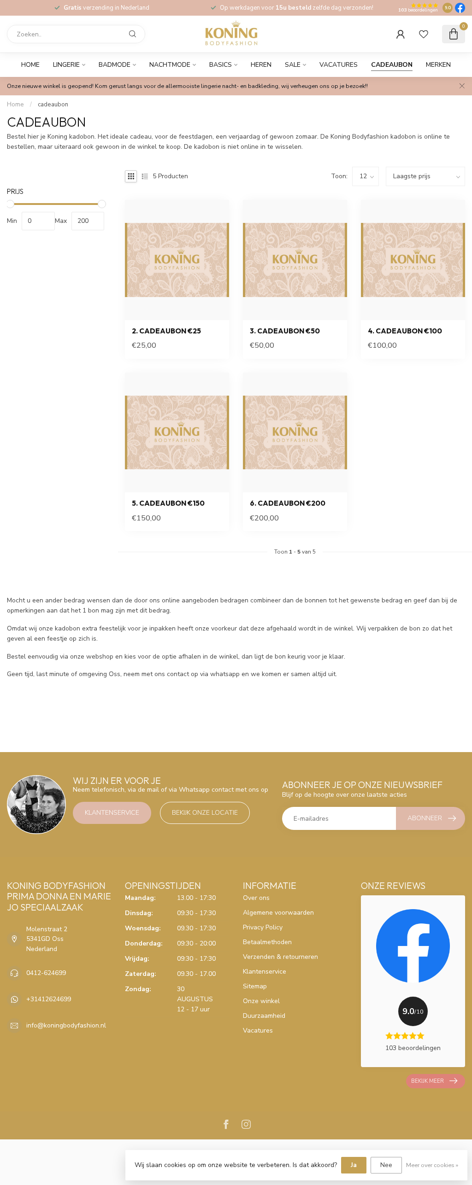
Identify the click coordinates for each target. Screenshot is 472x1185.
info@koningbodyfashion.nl (66, 1025)
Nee (386, 1165)
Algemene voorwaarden (278, 912)
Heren (261, 64)
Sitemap (255, 986)
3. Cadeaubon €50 (285, 331)
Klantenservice (112, 812)
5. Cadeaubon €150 (168, 503)
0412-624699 (46, 973)
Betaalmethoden (267, 942)
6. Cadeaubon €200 (287, 503)
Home (30, 64)
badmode (114, 64)
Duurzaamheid (264, 1015)
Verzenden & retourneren (280, 956)
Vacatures (338, 64)
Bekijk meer (427, 1081)
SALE (293, 64)
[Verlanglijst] (423, 34)
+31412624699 (48, 999)
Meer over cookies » (432, 1165)
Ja (354, 1165)
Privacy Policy (263, 927)
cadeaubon (392, 64)
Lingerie (66, 64)
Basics (220, 64)
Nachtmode (169, 64)
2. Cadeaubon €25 (166, 331)
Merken (438, 64)
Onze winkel (261, 1001)
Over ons (256, 897)
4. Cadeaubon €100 (405, 331)
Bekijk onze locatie (205, 812)
